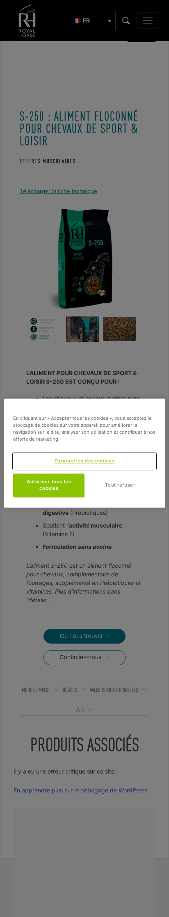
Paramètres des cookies (85, 461)
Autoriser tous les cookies (49, 485)
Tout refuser (120, 485)
